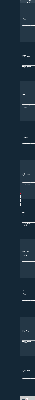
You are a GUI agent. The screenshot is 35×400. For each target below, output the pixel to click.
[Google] (26, 25)
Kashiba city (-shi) (25, 185)
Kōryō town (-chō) (25, 381)
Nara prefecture (25, 68)
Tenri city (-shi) (25, 224)
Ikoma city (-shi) (25, 106)
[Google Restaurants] (32, 25)
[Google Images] (28, 25)
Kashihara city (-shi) (26, 67)
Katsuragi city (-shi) (25, 342)
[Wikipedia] (23, 25)
